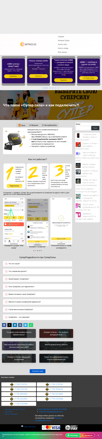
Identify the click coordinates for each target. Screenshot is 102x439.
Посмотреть (13, 76)
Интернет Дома (63, 40)
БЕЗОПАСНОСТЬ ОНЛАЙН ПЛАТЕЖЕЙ (53, 409)
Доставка (8, 412)
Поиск (78, 124)
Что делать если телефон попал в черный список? (86, 137)
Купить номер (63, 48)
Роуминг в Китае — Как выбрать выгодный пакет (87, 146)
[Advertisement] (51, 15)
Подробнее (63, 80)
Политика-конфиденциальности (51, 412)
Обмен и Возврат (11, 414)
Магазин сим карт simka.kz (15, 409)
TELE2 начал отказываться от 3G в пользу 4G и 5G (87, 207)
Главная (61, 37)
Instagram (89, 435)
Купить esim (62, 44)
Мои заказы (62, 52)
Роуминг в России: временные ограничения (87, 173)
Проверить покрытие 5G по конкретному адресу (86, 216)
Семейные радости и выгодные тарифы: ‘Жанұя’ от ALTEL (87, 198)
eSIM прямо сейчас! (88, 78)
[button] (45, 88)
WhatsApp (74, 435)
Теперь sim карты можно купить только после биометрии (86, 182)
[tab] (21, 125)
